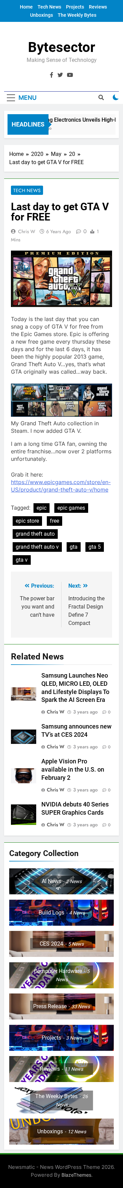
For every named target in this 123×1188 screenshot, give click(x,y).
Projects (75, 7)
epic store (27, 521)
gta (74, 547)
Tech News (49, 7)
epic (41, 508)
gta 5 (94, 547)
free (54, 521)
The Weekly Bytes (77, 15)
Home (26, 7)
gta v (22, 560)
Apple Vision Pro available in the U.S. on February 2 (72, 769)
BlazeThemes (76, 1175)
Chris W (26, 231)
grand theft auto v (37, 547)
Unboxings (41, 15)
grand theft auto (35, 534)
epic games (71, 508)
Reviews (98, 7)
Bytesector (61, 47)
